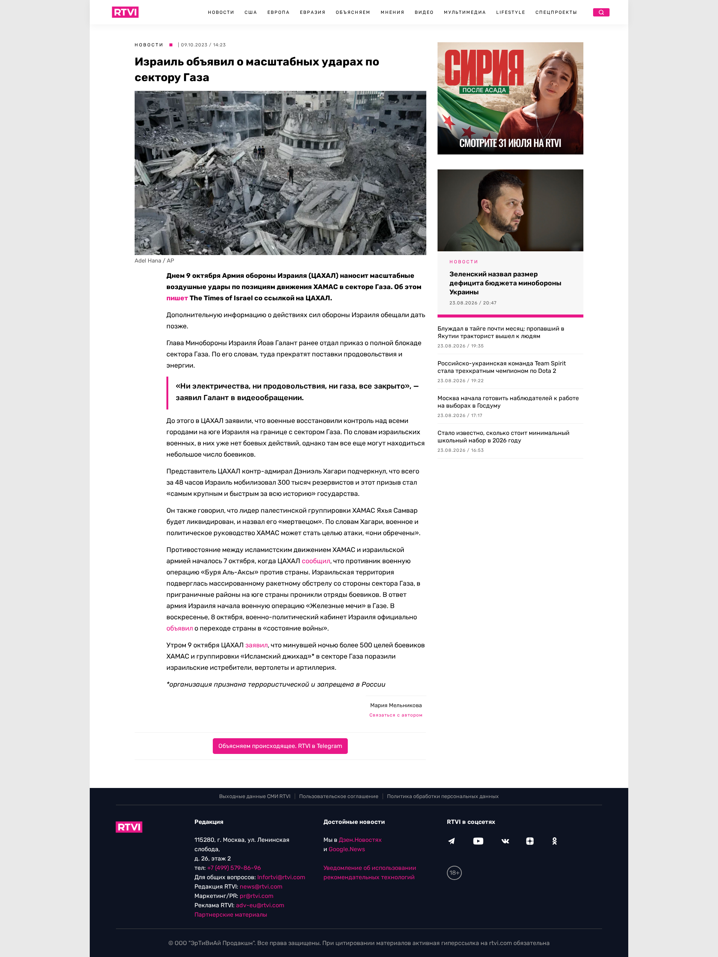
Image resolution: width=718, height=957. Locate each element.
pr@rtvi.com (256, 895)
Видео (424, 12)
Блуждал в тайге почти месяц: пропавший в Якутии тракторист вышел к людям (501, 332)
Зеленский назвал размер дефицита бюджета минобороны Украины (505, 283)
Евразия (313, 12)
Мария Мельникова (396, 705)
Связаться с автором (396, 715)
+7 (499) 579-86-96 (234, 867)
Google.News (347, 849)
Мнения (393, 12)
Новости (221, 12)
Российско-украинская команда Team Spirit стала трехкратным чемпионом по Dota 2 (502, 367)
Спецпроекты (556, 12)
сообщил (316, 561)
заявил (256, 645)
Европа (278, 12)
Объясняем (353, 12)
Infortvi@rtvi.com (281, 877)
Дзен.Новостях (360, 839)
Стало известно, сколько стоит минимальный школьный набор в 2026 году (504, 436)
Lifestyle (510, 12)
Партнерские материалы (230, 914)
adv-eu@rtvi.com (260, 905)
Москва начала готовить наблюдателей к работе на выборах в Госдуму (508, 402)
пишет (177, 298)
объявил (179, 628)
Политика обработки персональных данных (443, 796)
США (251, 12)
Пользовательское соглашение (338, 796)
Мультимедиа (465, 12)
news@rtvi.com (261, 886)
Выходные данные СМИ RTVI (255, 796)
